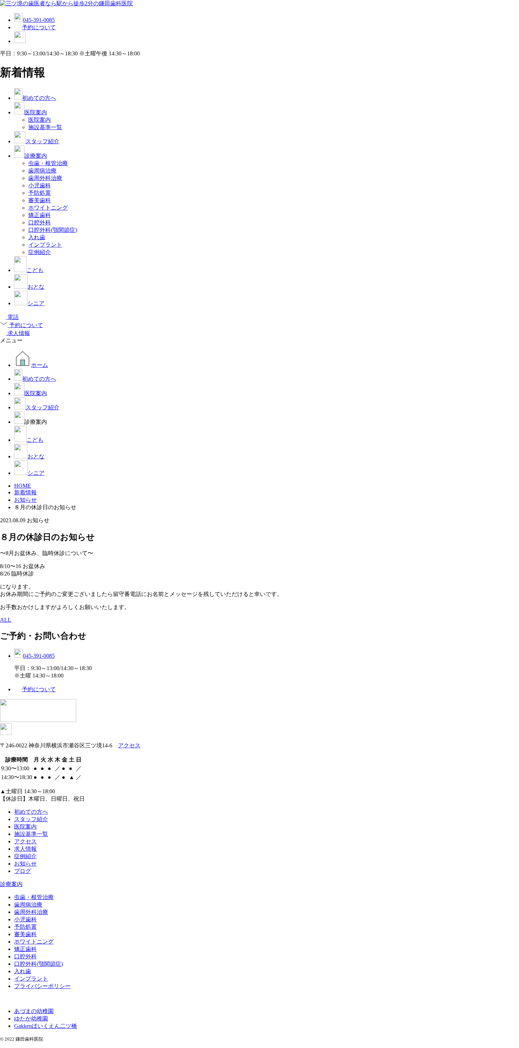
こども (34, 270)
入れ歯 (36, 237)
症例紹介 (39, 252)
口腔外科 (39, 222)
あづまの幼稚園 (34, 1011)
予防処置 (39, 193)
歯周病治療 (42, 171)
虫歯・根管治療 (48, 163)
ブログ (22, 871)
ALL (5, 620)
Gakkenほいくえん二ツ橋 (45, 1026)
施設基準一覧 (45, 127)
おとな (36, 287)
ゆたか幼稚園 (31, 1019)
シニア (36, 303)
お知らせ (25, 864)
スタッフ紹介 (42, 141)
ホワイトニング (48, 208)
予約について (39, 27)
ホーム (39, 365)
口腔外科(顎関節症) (52, 230)
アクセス (129, 745)
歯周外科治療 (45, 178)
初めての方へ (39, 98)
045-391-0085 (39, 20)
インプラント (45, 245)
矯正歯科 (39, 215)
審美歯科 (39, 200)
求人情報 (25, 849)
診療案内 (35, 156)
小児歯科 (39, 185)
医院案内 (35, 112)
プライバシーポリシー (42, 986)
